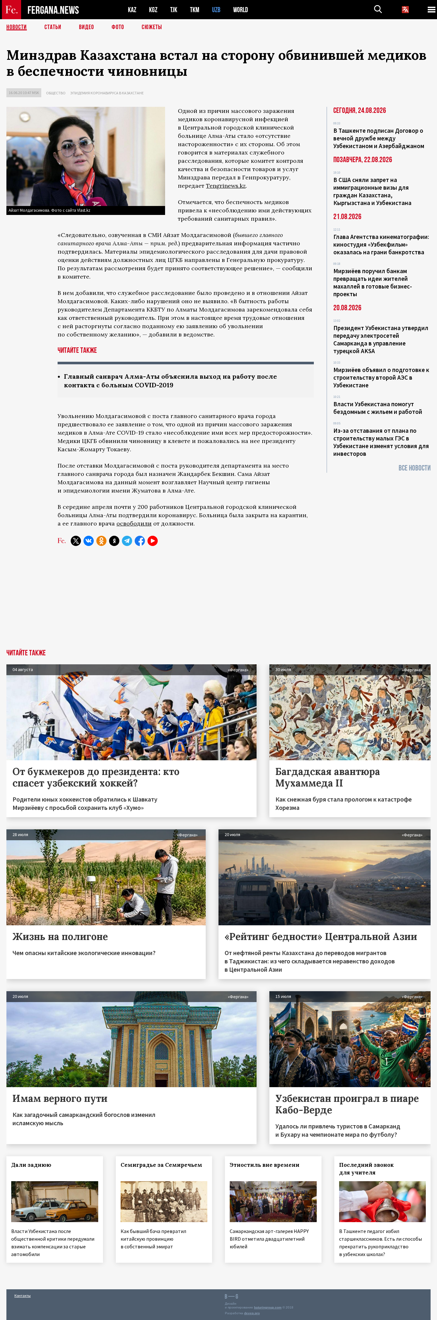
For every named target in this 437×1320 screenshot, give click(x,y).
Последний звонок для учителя (366, 1168)
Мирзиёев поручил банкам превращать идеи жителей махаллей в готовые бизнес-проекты (372, 282)
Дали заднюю (31, 1164)
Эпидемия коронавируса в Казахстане (107, 93)
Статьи (52, 27)
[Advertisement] (218, 601)
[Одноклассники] (101, 541)
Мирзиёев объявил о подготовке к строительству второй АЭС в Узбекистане (381, 377)
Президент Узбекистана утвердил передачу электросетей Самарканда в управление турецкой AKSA (380, 339)
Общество (56, 93)
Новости (16, 27)
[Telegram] (127, 541)
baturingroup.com (268, 1307)
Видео (86, 27)
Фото (118, 27)
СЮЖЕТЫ (152, 27)
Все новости (415, 468)
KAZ (132, 10)
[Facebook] (140, 541)
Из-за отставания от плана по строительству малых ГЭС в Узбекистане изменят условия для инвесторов (381, 442)
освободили (134, 523)
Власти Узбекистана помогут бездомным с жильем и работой (377, 407)
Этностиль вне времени (264, 1164)
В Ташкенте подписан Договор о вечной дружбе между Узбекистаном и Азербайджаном (378, 138)
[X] (76, 541)
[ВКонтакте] (88, 541)
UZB (216, 10)
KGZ (153, 10)
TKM (194, 10)
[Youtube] (152, 541)
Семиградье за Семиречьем (161, 1164)
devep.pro (252, 1313)
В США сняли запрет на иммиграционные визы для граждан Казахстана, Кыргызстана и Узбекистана (372, 191)
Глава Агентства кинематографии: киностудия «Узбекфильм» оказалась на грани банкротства (381, 244)
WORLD (240, 10)
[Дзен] (114, 541)
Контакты (22, 1295)
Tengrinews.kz (226, 185)
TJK (173, 10)
